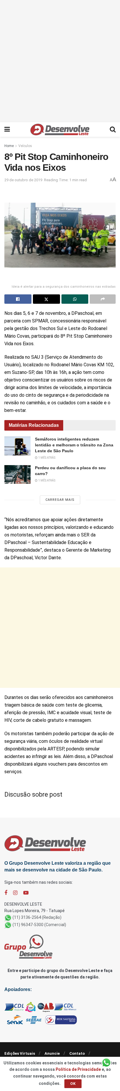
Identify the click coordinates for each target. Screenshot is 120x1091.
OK (73, 1083)
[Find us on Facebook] (5, 893)
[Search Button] (113, 129)
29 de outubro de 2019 (23, 180)
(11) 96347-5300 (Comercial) (39, 924)
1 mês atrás (46, 457)
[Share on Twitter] (46, 299)
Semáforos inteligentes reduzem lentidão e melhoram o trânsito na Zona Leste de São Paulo (74, 445)
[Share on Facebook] (17, 299)
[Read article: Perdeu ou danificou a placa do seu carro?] (17, 474)
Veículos (25, 146)
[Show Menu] (7, 129)
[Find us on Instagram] (15, 893)
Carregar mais (60, 500)
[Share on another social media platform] (103, 299)
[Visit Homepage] (60, 129)
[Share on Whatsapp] (75, 299)
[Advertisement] (60, 60)
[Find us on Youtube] (26, 893)
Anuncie (52, 1053)
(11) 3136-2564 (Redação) (37, 917)
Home (9, 146)
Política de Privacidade (78, 1069)
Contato (77, 1053)
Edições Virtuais (19, 1053)
